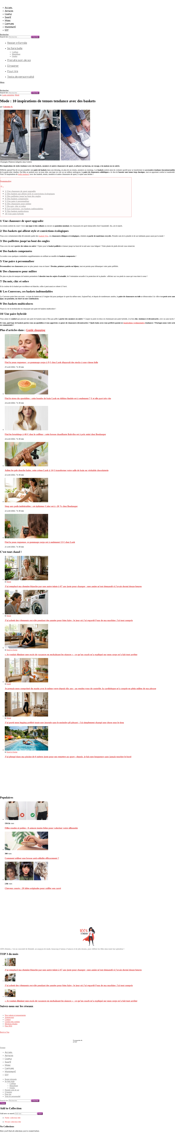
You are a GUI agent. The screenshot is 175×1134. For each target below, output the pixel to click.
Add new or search (7, 1113)
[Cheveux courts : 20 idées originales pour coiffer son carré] (90, 871)
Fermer (2, 1048)
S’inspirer (13, 65)
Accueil (8, 7)
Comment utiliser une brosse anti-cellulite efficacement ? (32, 858)
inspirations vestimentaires (134, 323)
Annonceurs (9, 1017)
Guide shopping (35, 330)
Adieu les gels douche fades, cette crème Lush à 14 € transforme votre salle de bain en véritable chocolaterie (56, 470)
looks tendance (23, 174)
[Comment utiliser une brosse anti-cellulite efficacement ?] (90, 841)
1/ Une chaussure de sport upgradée (20, 191)
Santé (8, 17)
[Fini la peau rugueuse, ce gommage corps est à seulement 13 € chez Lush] (90, 526)
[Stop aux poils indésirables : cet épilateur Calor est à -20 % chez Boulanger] (90, 490)
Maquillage (16, 54)
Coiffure (9, 23)
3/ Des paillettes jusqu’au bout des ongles (23, 196)
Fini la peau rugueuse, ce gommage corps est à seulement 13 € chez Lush (40, 542)
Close (3, 1103)
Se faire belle (14, 48)
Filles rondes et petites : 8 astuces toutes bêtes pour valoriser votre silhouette (41, 828)
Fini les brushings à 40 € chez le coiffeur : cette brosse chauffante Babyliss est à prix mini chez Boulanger (55, 434)
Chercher (35, 37)
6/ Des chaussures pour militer (18, 203)
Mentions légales (11, 1024)
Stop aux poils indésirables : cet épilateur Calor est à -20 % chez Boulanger (41, 506)
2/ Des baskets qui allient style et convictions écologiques (30, 194)
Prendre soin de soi (19, 60)
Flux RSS (8, 1026)
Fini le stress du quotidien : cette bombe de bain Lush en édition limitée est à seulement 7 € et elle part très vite (58, 398)
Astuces (9, 10)
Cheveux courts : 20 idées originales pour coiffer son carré (33, 888)
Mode (7, 20)
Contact (8, 1020)
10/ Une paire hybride (14, 213)
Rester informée (17, 42)
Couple (8, 13)
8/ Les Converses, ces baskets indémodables (24, 208)
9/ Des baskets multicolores (17, 211)
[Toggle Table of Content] (2, 187)
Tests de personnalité (20, 76)
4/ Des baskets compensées (16, 199)
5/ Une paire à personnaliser (17, 201)
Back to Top (4, 1032)
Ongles (14, 56)
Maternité (10, 26)
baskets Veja (43, 236)
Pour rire (12, 71)
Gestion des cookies (12, 1022)
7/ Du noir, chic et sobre (15, 206)
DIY (6, 30)
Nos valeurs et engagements (15, 1015)
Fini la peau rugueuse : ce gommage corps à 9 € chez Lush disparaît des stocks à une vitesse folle (51, 362)
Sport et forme (12, 650)
